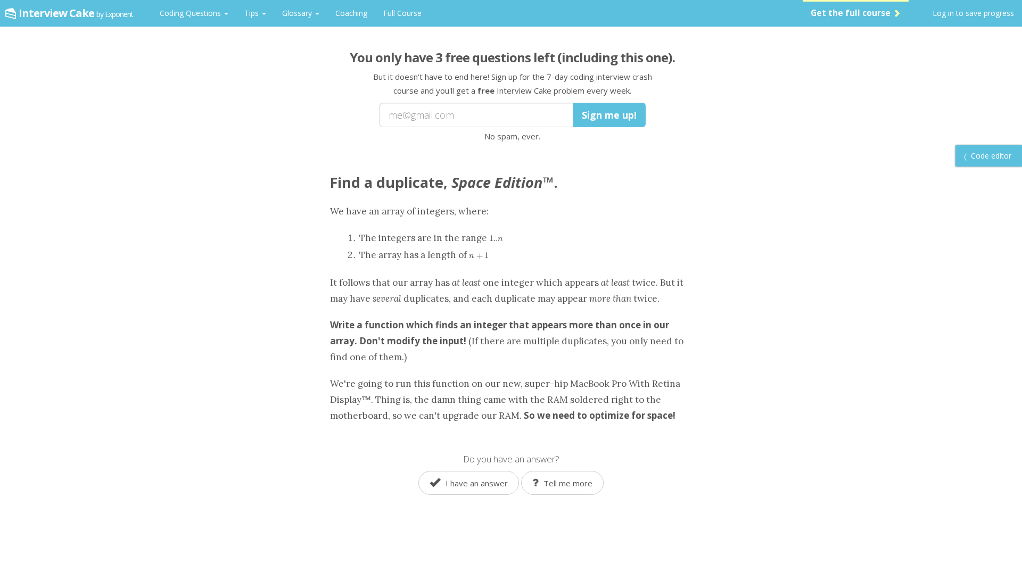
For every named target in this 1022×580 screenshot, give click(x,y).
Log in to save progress (973, 13)
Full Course (402, 13)
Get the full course (852, 13)
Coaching (351, 13)
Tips (252, 13)
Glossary (298, 13)
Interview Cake (76, 13)
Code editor (990, 156)
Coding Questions (191, 13)
